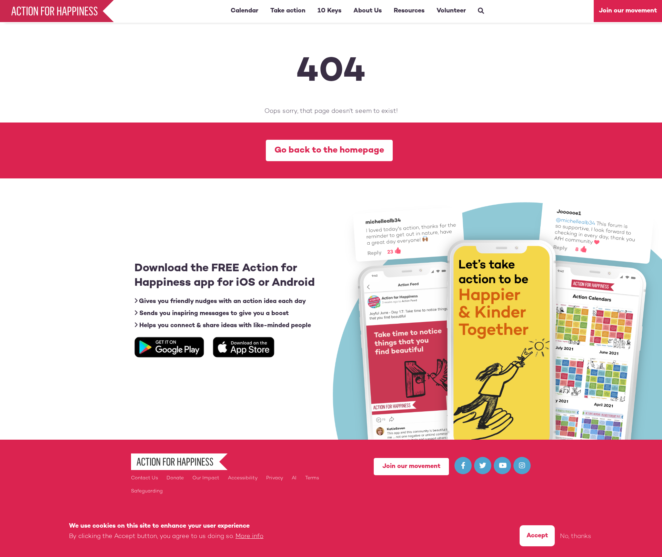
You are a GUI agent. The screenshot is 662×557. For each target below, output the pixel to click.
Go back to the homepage (329, 150)
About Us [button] (367, 11)
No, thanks (575, 536)
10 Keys (329, 11)
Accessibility (243, 478)
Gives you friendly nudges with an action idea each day (222, 301)
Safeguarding (147, 491)
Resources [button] (409, 11)
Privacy (274, 478)
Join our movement (628, 11)
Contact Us (144, 478)
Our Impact (205, 478)
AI (294, 478)
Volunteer (451, 11)
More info (249, 536)
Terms (312, 478)
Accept (537, 535)
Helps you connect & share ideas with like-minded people (224, 325)
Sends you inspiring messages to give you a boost (213, 313)
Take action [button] (287, 11)
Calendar (244, 11)
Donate (175, 478)
